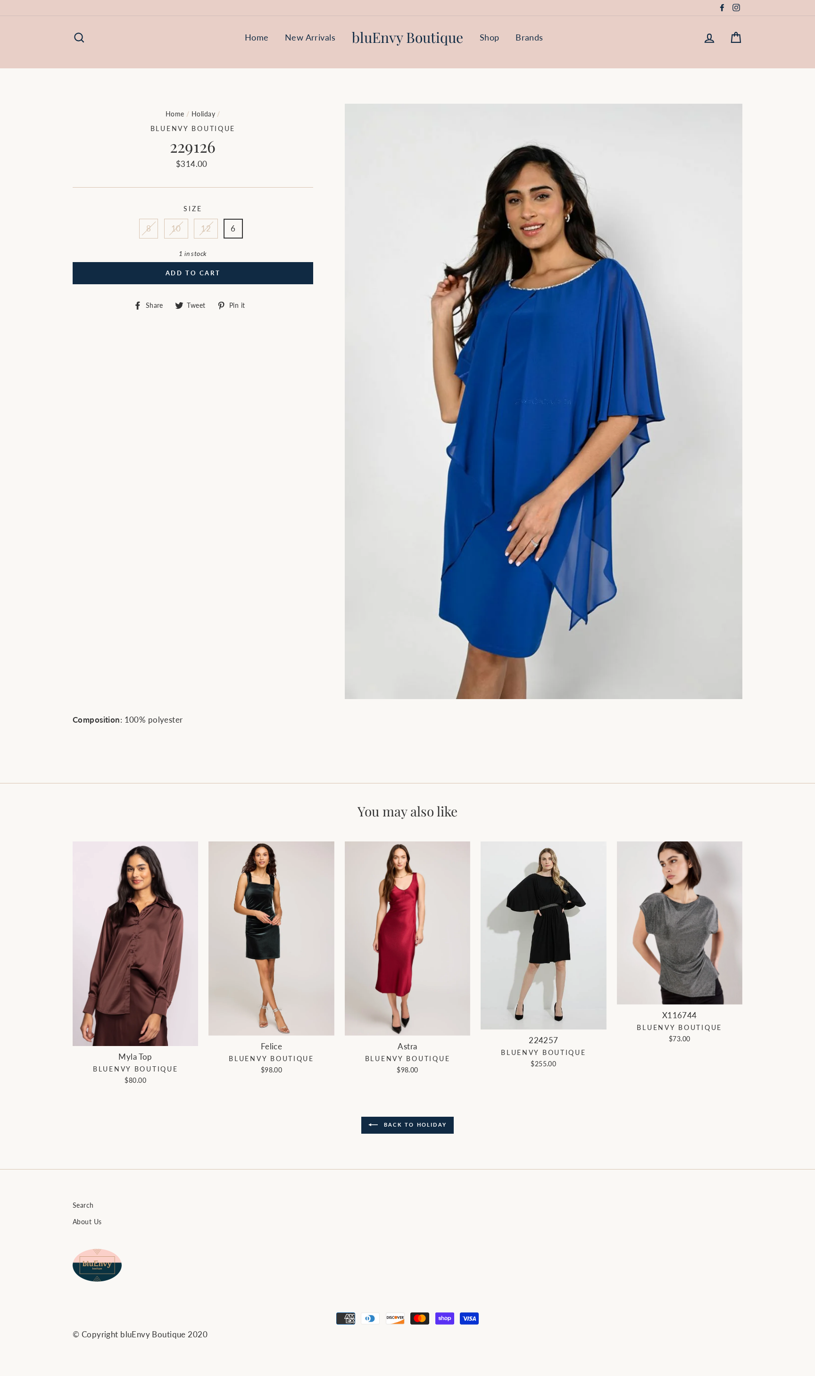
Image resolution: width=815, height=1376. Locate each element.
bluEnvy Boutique (407, 37)
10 (176, 228)
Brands (529, 37)
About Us (87, 1222)
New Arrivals (310, 37)
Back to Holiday (414, 1124)
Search (83, 1205)
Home (257, 37)
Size (192, 209)
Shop (489, 37)
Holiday (203, 114)
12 (206, 228)
